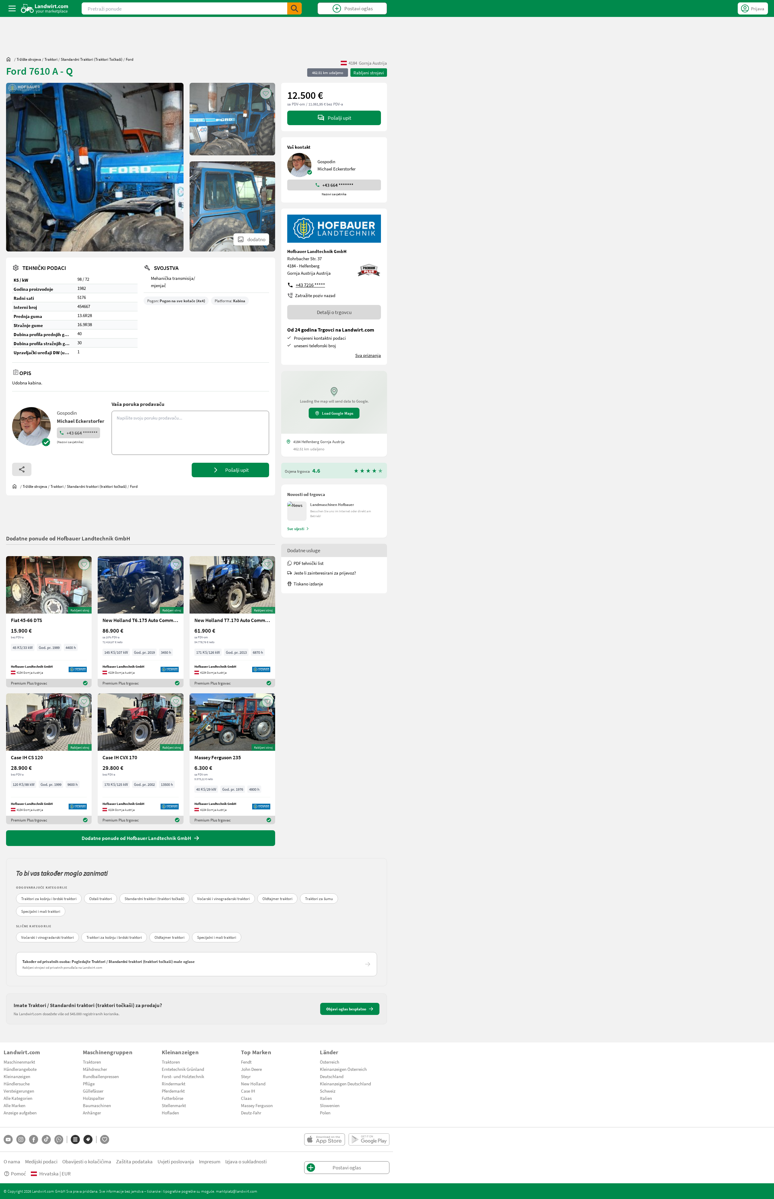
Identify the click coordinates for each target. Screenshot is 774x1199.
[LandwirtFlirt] (104, 1139)
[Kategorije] (75, 1139)
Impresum (209, 1161)
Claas (246, 1098)
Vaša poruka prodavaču (138, 403)
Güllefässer (93, 1091)
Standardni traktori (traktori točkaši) (154, 898)
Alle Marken (14, 1105)
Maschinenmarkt (19, 1062)
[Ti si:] (10, 59)
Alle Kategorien (18, 1098)
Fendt (246, 1062)
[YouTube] (8, 1139)
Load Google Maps (337, 413)
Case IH (248, 1091)
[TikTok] (46, 1139)
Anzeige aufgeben (20, 1113)
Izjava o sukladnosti (246, 1161)
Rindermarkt (173, 1084)
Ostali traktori (100, 898)
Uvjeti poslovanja (176, 1161)
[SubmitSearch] (294, 8)
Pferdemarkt (173, 1091)
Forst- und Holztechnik (183, 1076)
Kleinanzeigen (17, 1076)
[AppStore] (324, 1139)
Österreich (329, 1062)
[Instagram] (20, 1139)
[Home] (45, 8)
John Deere (251, 1069)
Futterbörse (172, 1098)
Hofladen (170, 1113)
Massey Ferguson (257, 1105)
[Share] (21, 469)
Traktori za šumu (319, 898)
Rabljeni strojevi (368, 73)
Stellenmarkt (174, 1105)
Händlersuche (17, 1084)
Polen (325, 1113)
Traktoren (92, 1062)
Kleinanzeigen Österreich (343, 1069)
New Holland (253, 1084)
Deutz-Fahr (251, 1113)
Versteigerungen (19, 1091)
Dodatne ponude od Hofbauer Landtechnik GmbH (68, 538)
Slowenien (330, 1105)
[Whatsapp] (58, 1139)
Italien (326, 1098)
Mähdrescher (95, 1069)
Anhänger (92, 1113)
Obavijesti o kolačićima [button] (86, 1161)
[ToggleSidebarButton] (12, 8)
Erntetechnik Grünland (183, 1069)
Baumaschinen (97, 1105)
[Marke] (88, 1139)
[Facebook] (33, 1139)
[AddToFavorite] (266, 93)
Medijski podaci (41, 1161)
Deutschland (331, 1076)
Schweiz (327, 1091)
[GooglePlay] (369, 1139)
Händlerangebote (20, 1069)
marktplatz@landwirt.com (236, 1191)
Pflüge (89, 1084)
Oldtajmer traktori (277, 898)
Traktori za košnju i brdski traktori (48, 898)
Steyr (246, 1076)
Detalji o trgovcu (334, 312)
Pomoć (18, 1173)
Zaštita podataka (134, 1161)
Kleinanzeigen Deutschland (345, 1084)
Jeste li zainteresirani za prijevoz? (325, 573)
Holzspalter (93, 1098)
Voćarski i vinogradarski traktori (223, 898)
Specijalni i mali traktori (40, 911)
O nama (12, 1161)
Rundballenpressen (101, 1076)
